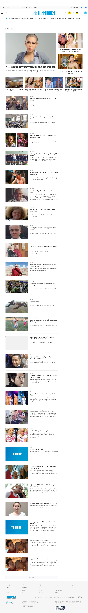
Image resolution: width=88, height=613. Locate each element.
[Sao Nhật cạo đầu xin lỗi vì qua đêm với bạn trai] (17, 509)
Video (68, 18)
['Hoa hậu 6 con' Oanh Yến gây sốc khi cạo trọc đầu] (70, 61)
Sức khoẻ (24, 587)
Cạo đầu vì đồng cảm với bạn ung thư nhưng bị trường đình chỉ (43, 467)
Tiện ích (30, 7)
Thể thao (57, 18)
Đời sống (26, 18)
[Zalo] (86, 7)
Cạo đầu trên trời (34, 301)
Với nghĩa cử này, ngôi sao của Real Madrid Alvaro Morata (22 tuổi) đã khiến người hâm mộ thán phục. (44, 452)
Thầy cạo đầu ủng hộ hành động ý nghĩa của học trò (43, 247)
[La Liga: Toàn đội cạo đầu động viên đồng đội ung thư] (17, 158)
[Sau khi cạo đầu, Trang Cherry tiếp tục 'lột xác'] (34, 82)
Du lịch (44, 18)
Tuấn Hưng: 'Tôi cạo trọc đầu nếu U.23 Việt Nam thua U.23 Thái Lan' (43, 376)
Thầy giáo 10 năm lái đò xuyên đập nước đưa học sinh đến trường (45, 252)
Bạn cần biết (24, 7)
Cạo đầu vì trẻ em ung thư (37, 449)
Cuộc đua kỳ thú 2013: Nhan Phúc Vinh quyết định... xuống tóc (42, 485)
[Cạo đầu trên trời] (17, 306)
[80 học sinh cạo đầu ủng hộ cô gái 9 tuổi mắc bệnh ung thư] (17, 287)
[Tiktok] (84, 7)
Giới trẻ (35, 18)
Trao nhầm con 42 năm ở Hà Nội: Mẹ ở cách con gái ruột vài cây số (44, 141)
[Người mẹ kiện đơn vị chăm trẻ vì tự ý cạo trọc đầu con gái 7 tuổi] (17, 140)
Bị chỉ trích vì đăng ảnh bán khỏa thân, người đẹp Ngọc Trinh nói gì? (70, 50)
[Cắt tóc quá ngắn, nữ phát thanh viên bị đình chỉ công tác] (17, 527)
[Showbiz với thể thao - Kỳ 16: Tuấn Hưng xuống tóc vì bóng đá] (17, 324)
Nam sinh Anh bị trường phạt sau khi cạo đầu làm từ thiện (42, 210)
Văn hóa (48, 18)
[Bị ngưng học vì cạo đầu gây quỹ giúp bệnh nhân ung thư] (17, 232)
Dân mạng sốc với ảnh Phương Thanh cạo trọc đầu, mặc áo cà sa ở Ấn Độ (43, 265)
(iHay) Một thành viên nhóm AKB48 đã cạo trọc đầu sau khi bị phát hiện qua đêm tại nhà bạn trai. (43, 506)
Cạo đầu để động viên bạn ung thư (39, 431)
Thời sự (14, 18)
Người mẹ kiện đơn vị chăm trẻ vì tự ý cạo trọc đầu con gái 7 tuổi (43, 136)
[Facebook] (82, 7)
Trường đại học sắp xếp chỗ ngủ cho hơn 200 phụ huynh (44, 123)
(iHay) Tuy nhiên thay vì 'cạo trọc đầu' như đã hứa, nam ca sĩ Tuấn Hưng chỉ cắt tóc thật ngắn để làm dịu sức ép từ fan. (43, 362)
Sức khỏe (31, 18)
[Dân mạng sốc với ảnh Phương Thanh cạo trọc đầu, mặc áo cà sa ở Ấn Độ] (17, 269)
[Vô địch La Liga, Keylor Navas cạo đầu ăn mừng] (17, 195)
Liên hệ (35, 7)
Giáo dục (40, 18)
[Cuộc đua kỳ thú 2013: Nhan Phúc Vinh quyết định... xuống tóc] (17, 491)
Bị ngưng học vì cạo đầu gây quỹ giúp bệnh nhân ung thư (43, 228)
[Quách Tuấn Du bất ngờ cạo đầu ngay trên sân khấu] (17, 398)
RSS (46, 597)
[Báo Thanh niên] (11, 597)
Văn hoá (40, 587)
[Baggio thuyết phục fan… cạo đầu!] (17, 546)
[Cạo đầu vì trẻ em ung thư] (17, 454)
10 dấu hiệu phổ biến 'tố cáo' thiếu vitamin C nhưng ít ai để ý (44, 104)
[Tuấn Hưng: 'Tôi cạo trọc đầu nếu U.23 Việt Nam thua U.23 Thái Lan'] (17, 380)
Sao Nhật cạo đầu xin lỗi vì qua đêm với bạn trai (43, 503)
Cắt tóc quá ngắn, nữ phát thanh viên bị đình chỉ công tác (43, 522)
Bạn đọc (73, 585)
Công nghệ (61, 18)
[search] (14, 13)
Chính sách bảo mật (58, 597)
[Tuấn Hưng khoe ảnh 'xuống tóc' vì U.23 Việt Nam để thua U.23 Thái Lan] (17, 361)
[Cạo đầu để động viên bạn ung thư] (17, 435)
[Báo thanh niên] (44, 13)
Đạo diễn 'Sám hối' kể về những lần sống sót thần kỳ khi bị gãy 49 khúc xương (44, 178)
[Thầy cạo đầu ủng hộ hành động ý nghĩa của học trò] (17, 250)
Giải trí (52, 18)
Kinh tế (22, 18)
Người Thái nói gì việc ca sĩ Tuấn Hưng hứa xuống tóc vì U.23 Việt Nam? (42, 338)
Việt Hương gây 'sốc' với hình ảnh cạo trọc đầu (31, 67)
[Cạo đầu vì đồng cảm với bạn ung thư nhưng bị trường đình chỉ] (17, 472)
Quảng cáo (40, 597)
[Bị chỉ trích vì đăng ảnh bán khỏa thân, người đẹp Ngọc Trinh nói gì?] (70, 40)
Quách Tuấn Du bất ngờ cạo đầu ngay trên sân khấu (43, 395)
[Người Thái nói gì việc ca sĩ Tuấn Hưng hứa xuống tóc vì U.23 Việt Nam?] (17, 343)
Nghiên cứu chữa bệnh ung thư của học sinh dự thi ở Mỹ (44, 289)
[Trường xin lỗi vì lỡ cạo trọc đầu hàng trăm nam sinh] (17, 121)
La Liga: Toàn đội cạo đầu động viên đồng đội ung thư (43, 154)
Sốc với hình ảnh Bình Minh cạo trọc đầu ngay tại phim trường (44, 173)
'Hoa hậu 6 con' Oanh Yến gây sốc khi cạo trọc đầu (70, 72)
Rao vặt (73, 587)
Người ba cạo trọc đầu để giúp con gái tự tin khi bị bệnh (43, 99)
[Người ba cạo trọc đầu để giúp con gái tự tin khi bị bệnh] (17, 103)
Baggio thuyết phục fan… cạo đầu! (39, 540)
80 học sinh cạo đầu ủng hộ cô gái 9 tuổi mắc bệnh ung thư (42, 284)
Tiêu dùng (72, 18)
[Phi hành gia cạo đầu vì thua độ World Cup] (17, 417)
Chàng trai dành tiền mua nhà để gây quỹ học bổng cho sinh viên (44, 234)
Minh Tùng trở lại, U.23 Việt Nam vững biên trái (43, 342)
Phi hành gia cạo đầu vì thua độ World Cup (42, 411)
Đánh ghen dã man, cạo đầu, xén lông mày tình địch (14, 90)
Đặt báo (34, 597)
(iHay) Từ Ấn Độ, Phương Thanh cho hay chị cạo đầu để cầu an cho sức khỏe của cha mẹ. (43, 269)
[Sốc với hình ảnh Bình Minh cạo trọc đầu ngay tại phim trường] (17, 177)
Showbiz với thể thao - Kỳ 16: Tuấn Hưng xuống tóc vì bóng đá (43, 321)
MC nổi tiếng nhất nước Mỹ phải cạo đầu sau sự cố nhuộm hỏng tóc (53, 90)
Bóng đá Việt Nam (34, 318)
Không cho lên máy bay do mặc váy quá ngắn (43, 305)
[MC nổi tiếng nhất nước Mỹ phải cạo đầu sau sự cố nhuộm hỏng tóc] (54, 82)
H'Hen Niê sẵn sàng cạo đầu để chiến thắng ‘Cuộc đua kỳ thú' (73, 90)
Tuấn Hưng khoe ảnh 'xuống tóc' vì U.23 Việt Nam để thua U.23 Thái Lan (42, 358)
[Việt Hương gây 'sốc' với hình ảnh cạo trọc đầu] (31, 48)
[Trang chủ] (6, 18)
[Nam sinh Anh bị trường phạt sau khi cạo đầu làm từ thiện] (17, 213)
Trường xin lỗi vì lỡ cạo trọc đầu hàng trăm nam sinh (43, 117)
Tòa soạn (50, 597)
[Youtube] (79, 7)
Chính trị (10, 18)
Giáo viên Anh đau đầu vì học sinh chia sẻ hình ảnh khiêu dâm (44, 215)
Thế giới (18, 18)
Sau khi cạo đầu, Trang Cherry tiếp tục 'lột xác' (33, 90)
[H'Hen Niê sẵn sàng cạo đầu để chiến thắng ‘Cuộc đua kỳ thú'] (73, 82)
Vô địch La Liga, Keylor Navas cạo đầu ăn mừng (42, 191)
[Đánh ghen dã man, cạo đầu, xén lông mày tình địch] (14, 82)
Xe (65, 18)
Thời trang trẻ (78, 18)
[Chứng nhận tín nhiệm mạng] (60, 608)
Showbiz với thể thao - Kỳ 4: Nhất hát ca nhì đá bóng (44, 325)
